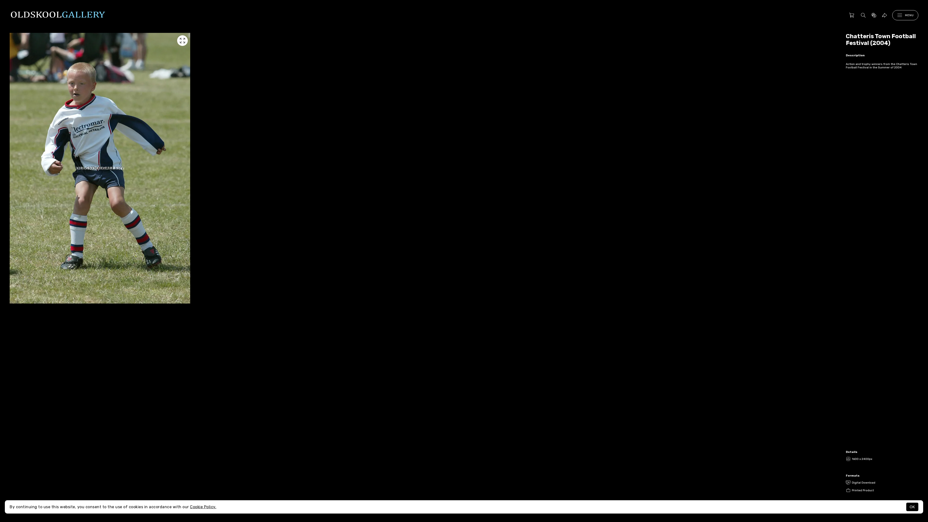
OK (912, 507)
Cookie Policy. (203, 507)
